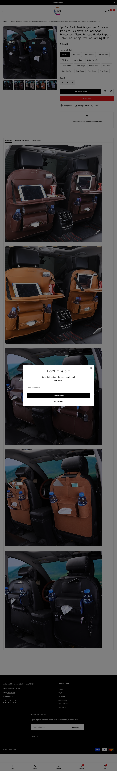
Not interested (58, 401)
